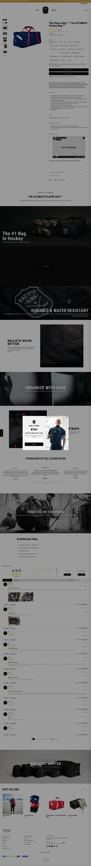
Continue (34, 444)
